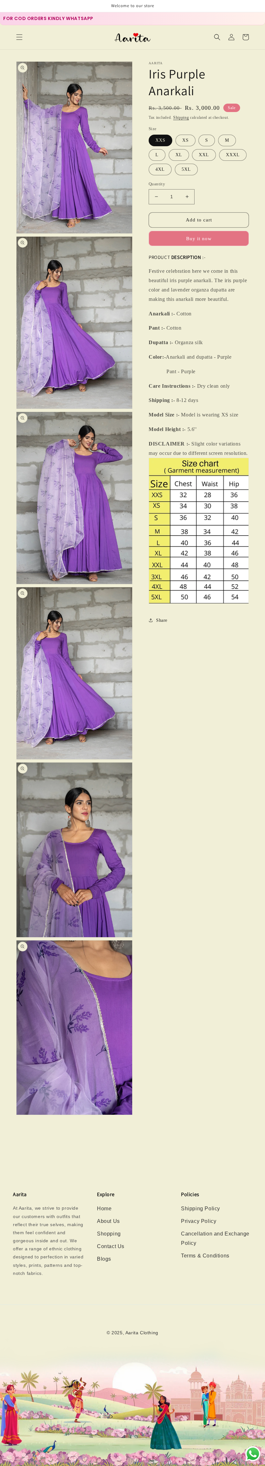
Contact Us (110, 1246)
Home (104, 1208)
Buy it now (199, 238)
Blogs (104, 1259)
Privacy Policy (198, 1221)
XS (185, 140)
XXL (204, 154)
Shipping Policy (200, 1208)
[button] (19, 37)
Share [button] (161, 620)
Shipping (181, 117)
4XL (160, 169)
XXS (160, 140)
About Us (108, 1221)
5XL (186, 169)
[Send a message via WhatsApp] (253, 1454)
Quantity (157, 183)
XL (178, 154)
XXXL (233, 154)
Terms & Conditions (205, 1255)
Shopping (109, 1233)
